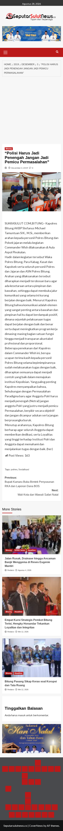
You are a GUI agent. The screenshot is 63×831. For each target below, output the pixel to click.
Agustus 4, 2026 (24, 570)
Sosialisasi (23, 469)
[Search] (57, 52)
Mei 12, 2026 (23, 632)
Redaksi (10, 570)
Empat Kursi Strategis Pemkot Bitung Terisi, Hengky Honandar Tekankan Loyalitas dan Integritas (28, 624)
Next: (38, 492)
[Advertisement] (31, 109)
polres (14, 469)
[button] (5, 52)
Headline (32, 550)
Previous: (29, 482)
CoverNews (36, 825)
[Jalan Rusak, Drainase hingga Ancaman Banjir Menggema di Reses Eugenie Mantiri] (31, 534)
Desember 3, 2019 (19, 168)
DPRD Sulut (20, 550)
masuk (22, 715)
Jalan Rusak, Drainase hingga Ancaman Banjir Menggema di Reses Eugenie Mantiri (30, 562)
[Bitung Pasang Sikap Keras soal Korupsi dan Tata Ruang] (31, 657)
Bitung (9, 149)
